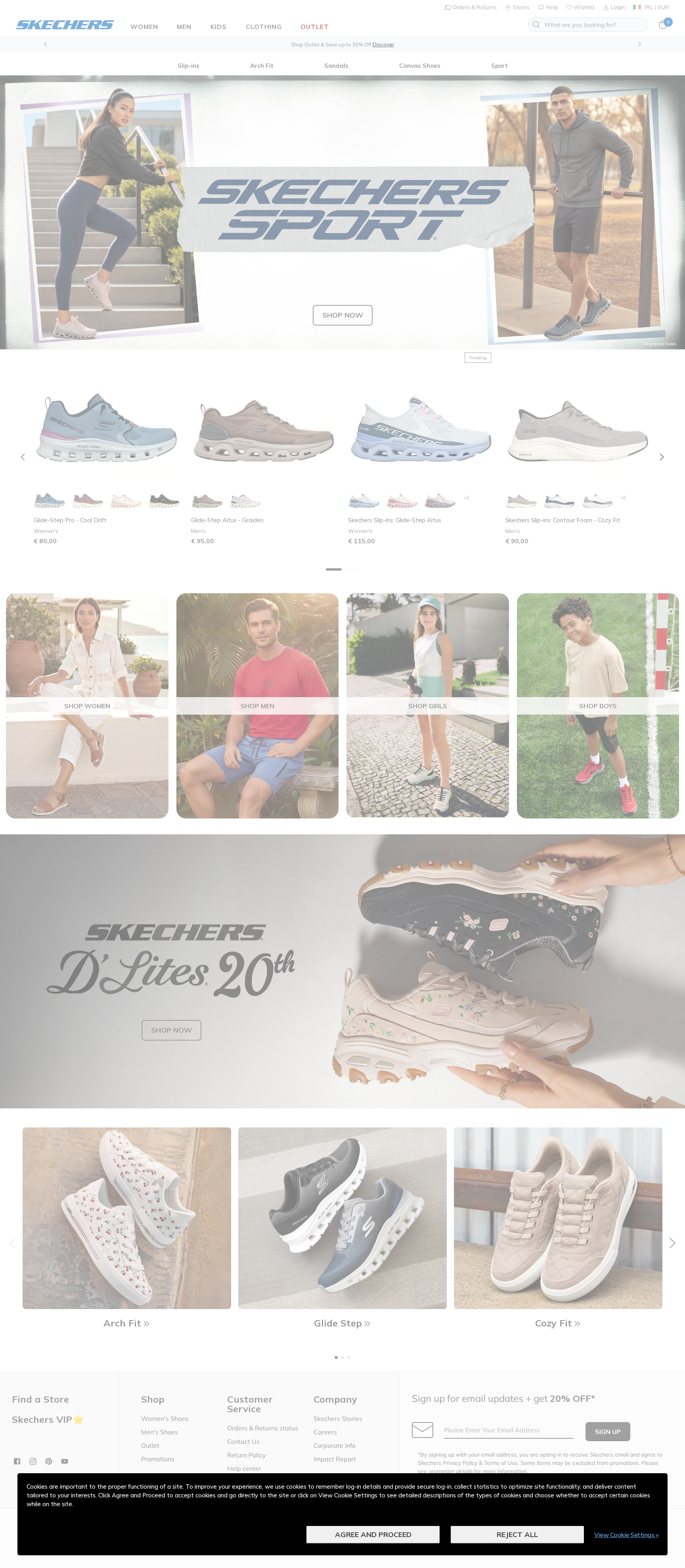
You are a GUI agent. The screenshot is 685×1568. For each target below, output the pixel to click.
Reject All (517, 1534)
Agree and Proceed (373, 1534)
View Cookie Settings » (626, 1535)
